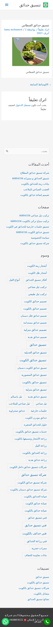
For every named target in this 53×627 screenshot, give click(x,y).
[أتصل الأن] (47, 621)
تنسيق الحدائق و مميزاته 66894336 (30, 178)
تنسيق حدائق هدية (37, 396)
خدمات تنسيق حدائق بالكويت (31, 431)
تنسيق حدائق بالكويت (34, 382)
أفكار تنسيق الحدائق (36, 279)
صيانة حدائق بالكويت (36, 510)
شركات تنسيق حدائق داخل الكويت (28, 467)
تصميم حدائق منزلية (35, 330)
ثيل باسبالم (16, 396)
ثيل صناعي (41, 403)
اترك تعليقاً (43, 29)
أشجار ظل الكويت (37, 272)
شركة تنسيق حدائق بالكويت (34, 243)
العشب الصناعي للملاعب (36, 189)
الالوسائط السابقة (40, 84)
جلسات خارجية (39, 410)
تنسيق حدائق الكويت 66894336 (32, 232)
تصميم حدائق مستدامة (35, 322)
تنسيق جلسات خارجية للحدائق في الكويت (27, 226)
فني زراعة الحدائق (37, 541)
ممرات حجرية (39, 548)
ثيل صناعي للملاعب (19, 403)
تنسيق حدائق (30, 5)
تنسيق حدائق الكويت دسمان (32, 367)
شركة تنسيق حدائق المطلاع (34, 172)
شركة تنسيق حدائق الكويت (32, 482)
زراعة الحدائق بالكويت (34, 453)
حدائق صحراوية (17, 410)
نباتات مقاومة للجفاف (36, 555)
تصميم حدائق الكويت (35, 301)
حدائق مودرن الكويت (36, 417)
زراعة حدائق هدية (37, 459)
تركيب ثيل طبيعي (37, 294)
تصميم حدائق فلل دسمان (34, 315)
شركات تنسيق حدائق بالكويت (34, 588)
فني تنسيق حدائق (37, 517)
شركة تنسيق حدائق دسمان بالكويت (28, 489)
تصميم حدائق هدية (37, 337)
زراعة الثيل (41, 445)
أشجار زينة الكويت (37, 265)
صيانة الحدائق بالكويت (35, 496)
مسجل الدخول (23, 105)
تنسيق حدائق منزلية (36, 389)
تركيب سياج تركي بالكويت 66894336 (30, 221)
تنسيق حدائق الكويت (33, 360)
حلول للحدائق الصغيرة (35, 424)
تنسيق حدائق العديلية (35, 352)
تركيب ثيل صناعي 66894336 (34, 215)
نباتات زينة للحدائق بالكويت (35, 183)
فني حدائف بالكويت (34, 533)
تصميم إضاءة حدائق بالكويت (34, 194)
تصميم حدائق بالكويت (35, 308)
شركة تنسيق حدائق (33, 475)
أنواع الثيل (14, 279)
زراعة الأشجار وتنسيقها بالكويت (30, 438)
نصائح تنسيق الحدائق (38, 599)
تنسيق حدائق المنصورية (34, 374)
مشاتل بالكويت (41, 593)
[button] (5, 621)
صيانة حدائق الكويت (36, 503)
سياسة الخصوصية (40, 237)
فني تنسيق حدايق (35, 525)
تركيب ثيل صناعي (37, 287)
